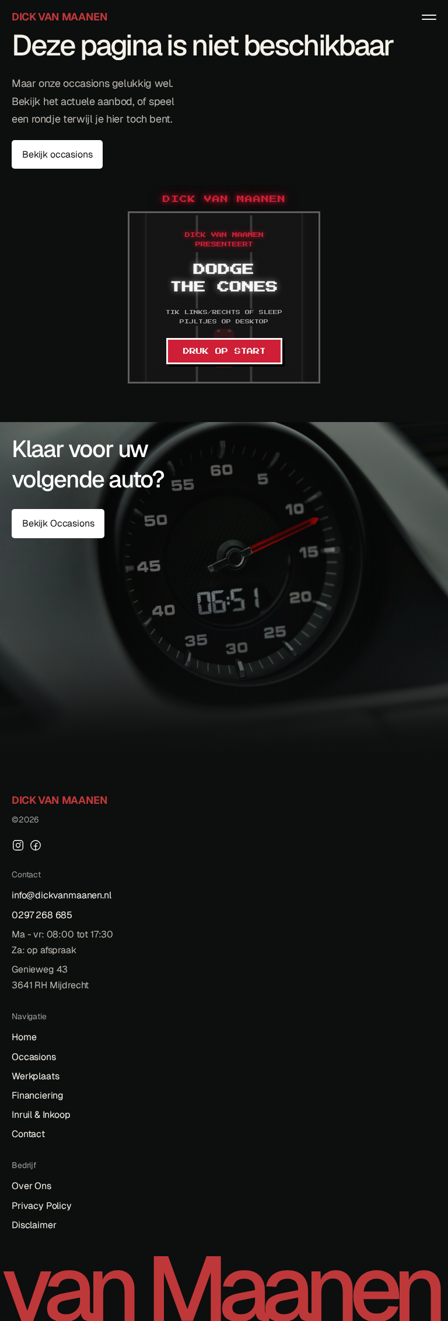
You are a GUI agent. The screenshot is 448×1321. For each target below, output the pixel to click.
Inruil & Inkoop (41, 1115)
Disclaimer (34, 1225)
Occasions (34, 1057)
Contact (28, 1134)
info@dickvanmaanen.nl (61, 895)
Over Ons (31, 1186)
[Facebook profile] (35, 845)
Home (24, 1037)
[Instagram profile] (18, 845)
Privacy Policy (42, 1206)
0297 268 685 (42, 915)
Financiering (38, 1095)
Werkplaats (35, 1076)
